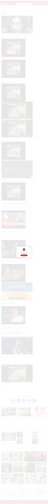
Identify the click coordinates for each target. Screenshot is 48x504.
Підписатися (24, 255)
